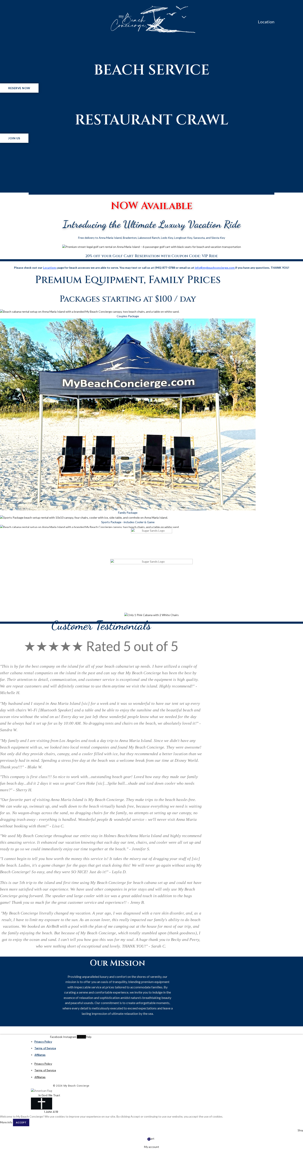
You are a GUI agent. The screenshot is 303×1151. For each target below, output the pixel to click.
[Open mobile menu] (30, 21)
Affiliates (40, 1055)
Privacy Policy (43, 1041)
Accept (21, 1122)
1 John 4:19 (51, 1112)
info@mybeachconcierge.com (215, 267)
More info (6, 1122)
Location (266, 21)
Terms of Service (45, 1048)
